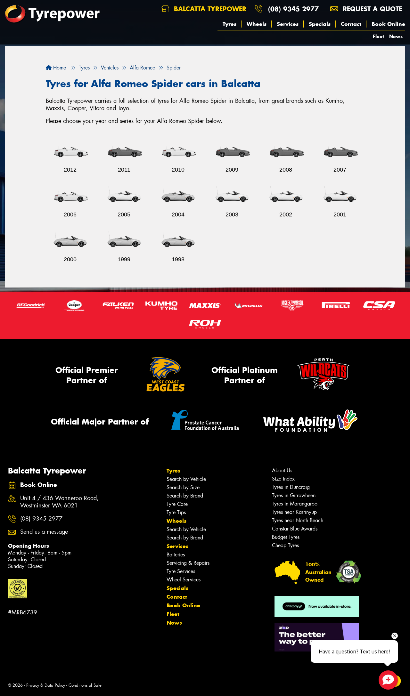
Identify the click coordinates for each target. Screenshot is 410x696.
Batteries (176, 554)
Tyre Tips (176, 512)
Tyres (229, 24)
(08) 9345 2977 (293, 9)
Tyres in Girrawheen (294, 495)
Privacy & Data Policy (45, 685)
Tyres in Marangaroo (294, 503)
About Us (282, 470)
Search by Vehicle (186, 479)
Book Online (388, 24)
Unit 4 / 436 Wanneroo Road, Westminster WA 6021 (59, 502)
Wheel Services (184, 579)
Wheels (256, 24)
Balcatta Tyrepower (209, 9)
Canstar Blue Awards (294, 528)
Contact (351, 24)
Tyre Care (177, 504)
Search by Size (183, 487)
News (396, 36)
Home (59, 67)
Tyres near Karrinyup (294, 512)
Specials (320, 24)
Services (288, 24)
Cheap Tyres (285, 545)
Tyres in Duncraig (291, 487)
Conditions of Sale (85, 685)
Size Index (283, 478)
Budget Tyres (285, 537)
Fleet (378, 36)
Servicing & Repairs (188, 563)
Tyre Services (181, 571)
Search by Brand (185, 495)
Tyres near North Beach (297, 520)
